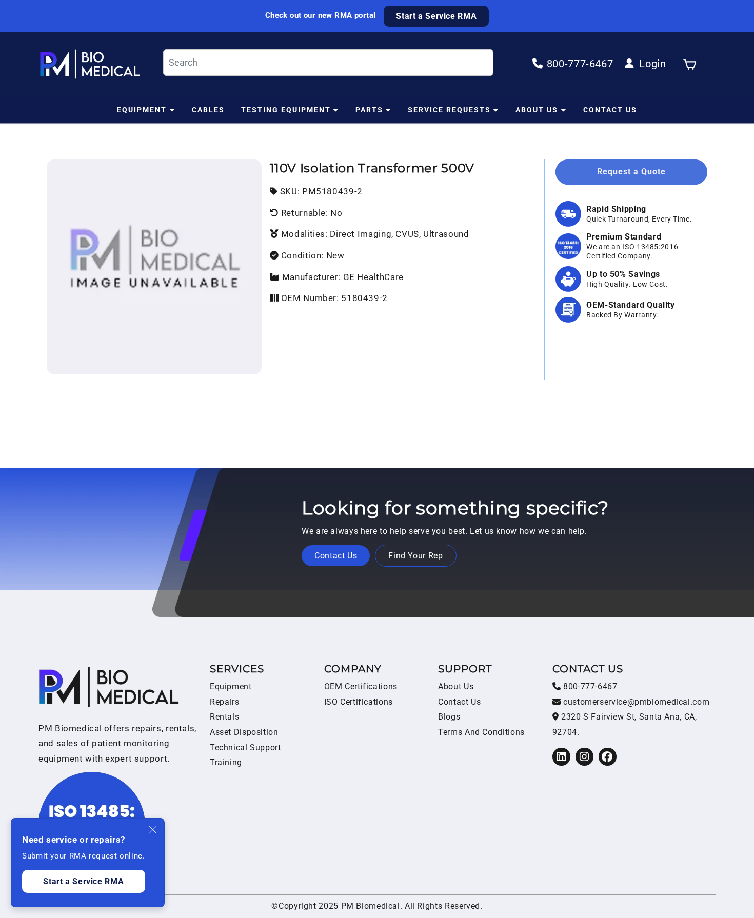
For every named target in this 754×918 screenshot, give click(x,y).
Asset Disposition (244, 732)
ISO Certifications (358, 702)
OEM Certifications (361, 686)
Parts (369, 109)
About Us (536, 109)
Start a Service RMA (436, 16)
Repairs (224, 702)
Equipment (142, 109)
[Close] (153, 830)
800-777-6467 (589, 686)
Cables (208, 109)
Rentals (224, 717)
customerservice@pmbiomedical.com (635, 702)
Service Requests (449, 109)
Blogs (449, 717)
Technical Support (245, 747)
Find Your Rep (415, 556)
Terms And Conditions (481, 732)
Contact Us (610, 109)
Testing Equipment (286, 109)
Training (226, 762)
